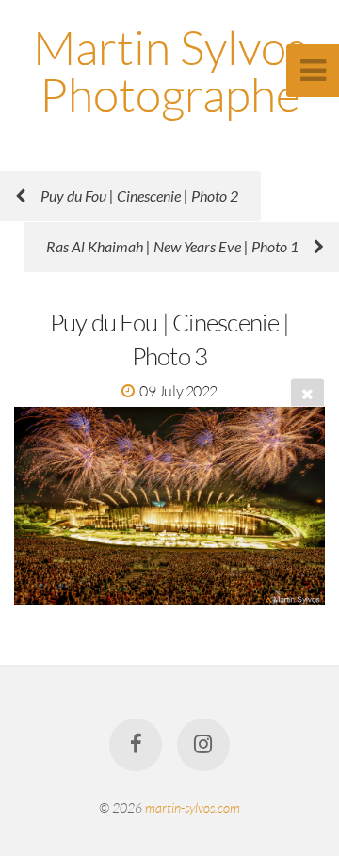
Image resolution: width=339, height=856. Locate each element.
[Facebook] (135, 745)
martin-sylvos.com (192, 807)
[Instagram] (203, 745)
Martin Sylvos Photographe (170, 70)
